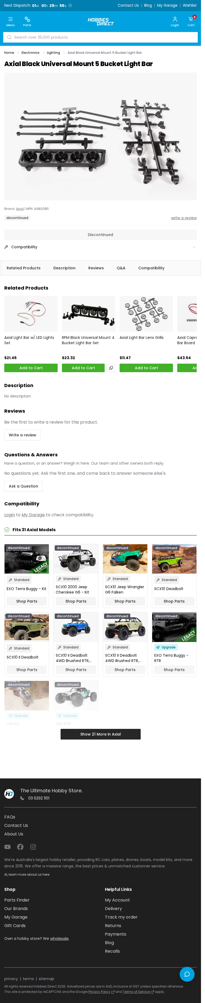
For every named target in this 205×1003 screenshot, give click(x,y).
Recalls (112, 951)
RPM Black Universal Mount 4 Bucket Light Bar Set (88, 340)
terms (28, 978)
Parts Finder (17, 900)
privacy (11, 978)
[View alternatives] (111, 368)
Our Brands (16, 908)
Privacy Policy (99, 991)
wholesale (59, 938)
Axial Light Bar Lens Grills (142, 337)
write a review (184, 218)
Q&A (121, 268)
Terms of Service (136, 991)
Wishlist (190, 5)
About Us (13, 834)
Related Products (24, 268)
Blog (148, 5)
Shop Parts (26, 601)
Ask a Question (23, 486)
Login (9, 515)
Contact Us (128, 5)
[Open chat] (187, 974)
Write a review (22, 435)
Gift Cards (15, 926)
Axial (20, 209)
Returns (113, 926)
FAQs (9, 817)
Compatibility (151, 268)
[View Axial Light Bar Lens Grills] (146, 313)
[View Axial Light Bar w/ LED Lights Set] (31, 313)
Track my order (121, 917)
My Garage (167, 5)
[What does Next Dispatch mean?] (70, 5)
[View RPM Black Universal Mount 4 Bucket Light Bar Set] (88, 313)
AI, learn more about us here (26, 874)
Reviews (96, 268)
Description (64, 268)
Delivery (113, 908)
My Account (117, 900)
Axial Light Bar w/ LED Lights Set (29, 340)
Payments (115, 934)
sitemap (46, 978)
